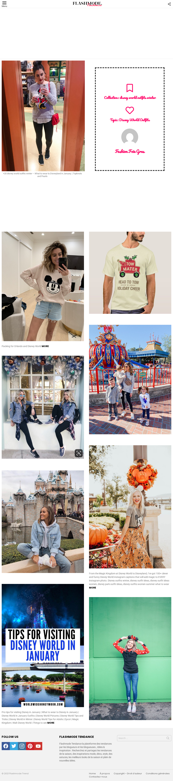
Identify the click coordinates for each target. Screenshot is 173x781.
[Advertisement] (86, 33)
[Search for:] (144, 738)
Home (92, 773)
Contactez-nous (98, 776)
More (45, 346)
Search (168, 739)
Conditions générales (158, 773)
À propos (105, 773)
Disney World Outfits (134, 120)
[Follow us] (169, 4)
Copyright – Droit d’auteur (128, 773)
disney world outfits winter (138, 97)
